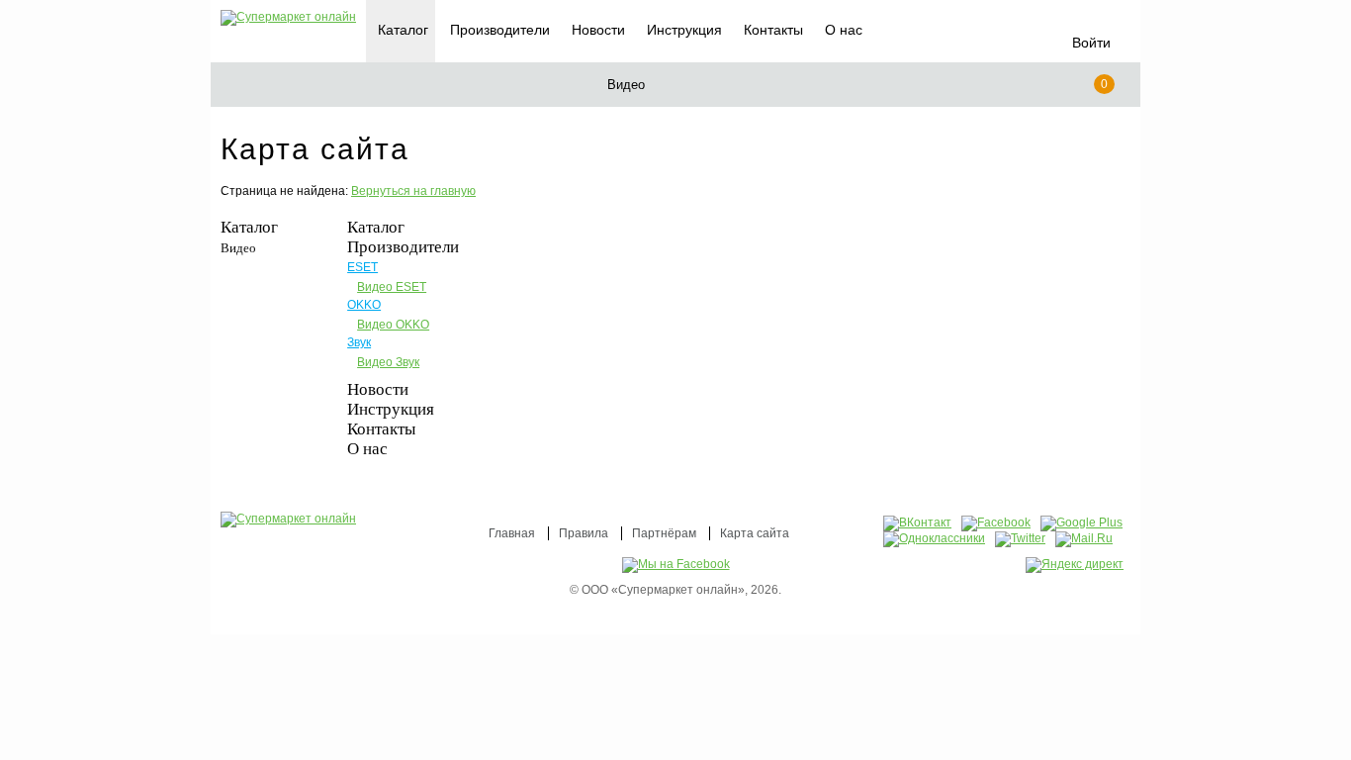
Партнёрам (664, 533)
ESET (362, 267)
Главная (512, 533)
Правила (583, 533)
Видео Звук (388, 362)
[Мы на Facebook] (676, 564)
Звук (359, 342)
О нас (843, 30)
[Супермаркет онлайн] (288, 18)
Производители (500, 30)
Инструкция (684, 30)
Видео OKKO (393, 325)
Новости (598, 30)
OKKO (364, 305)
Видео (238, 247)
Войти (1091, 42)
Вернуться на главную (413, 191)
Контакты (773, 30)
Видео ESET (391, 287)
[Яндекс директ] (1075, 565)
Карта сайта (754, 533)
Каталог (249, 227)
